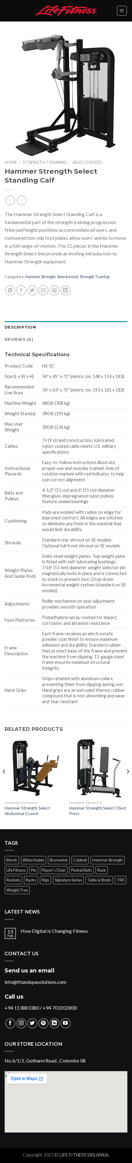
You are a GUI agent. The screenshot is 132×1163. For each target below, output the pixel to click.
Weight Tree (17, 890)
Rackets (13, 879)
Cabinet (80, 859)
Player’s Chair (54, 870)
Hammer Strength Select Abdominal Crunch (27, 811)
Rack (101, 870)
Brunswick (59, 859)
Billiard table (33, 859)
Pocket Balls (81, 870)
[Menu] (122, 11)
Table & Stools (99, 879)
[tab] (66, 327)
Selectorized (87, 162)
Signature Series (68, 879)
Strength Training (45, 162)
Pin (33, 870)
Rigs (45, 879)
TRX (120, 879)
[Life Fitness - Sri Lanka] (66, 10)
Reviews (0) (19, 339)
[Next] (128, 784)
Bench (11, 859)
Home (11, 162)
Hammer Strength (40, 276)
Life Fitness (15, 870)
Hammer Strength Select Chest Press (97, 811)
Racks (31, 879)
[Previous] (4, 784)
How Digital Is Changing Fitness (54, 931)
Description (20, 327)
